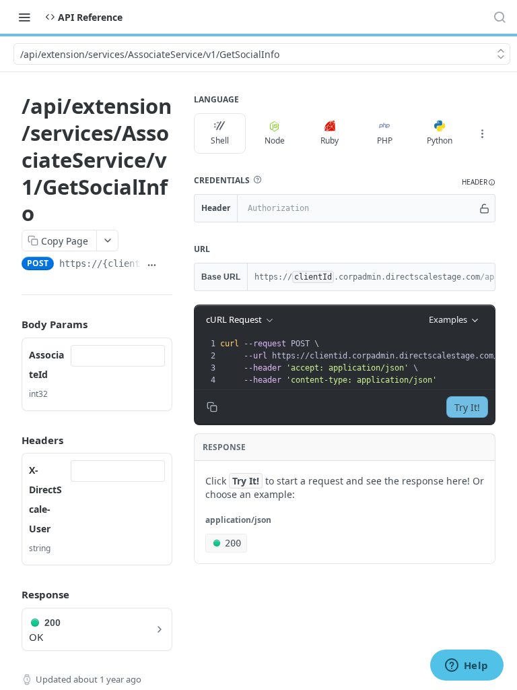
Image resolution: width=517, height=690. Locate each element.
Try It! (467, 407)
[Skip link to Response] (12, 594)
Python (439, 140)
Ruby (329, 140)
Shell (220, 140)
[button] (257, 180)
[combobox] (118, 356)
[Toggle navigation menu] (24, 17)
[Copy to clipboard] (167, 265)
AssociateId (46, 364)
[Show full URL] (152, 265)
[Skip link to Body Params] (12, 324)
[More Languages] (482, 133)
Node (275, 140)
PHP (384, 140)
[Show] (484, 208)
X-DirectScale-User (45, 499)
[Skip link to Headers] (12, 440)
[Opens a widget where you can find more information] (466, 666)
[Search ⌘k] (499, 17)
